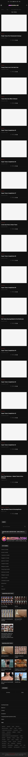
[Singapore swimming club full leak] (7, 613)
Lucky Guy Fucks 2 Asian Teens (9, 224)
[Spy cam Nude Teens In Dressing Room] (14, 496)
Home (2, 9)
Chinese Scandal (4, 549)
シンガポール (23, 747)
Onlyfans (3, 739)
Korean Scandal (4, 552)
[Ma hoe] (21, 600)
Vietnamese (3, 583)
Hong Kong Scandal (5, 569)
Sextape (9, 741)
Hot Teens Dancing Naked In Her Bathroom (12, 319)
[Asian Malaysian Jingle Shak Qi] (7, 663)
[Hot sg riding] (7, 600)
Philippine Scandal (5, 575)
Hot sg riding (4, 606)
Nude (22, 737)
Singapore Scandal (5, 558)
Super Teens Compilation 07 (8, 193)
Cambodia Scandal (5, 580)
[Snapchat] (17, 1)
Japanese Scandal (5, 560)
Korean (19, 732)
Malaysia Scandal (5, 566)
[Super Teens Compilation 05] (14, 117)
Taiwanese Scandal (5, 555)
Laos (2, 586)
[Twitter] (8, 1)
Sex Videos (4, 743)
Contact (3, 710)
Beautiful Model (5, 728)
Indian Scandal (4, 577)
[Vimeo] (19, 1)
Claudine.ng (17, 682)
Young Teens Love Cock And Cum (9, 67)
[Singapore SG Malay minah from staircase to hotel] (21, 663)
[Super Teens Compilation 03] (14, 369)
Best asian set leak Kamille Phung (7, 682)
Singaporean (10, 745)
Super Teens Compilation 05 (8, 130)
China (15, 728)
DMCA (2, 719)
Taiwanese (16, 745)
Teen (21, 745)
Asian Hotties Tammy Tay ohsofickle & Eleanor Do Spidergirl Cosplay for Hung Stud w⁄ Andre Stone (7, 635)
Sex (21, 739)
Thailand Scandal (4, 563)
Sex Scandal (4, 741)
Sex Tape (14, 741)
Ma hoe (16, 606)
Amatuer (8, 726)
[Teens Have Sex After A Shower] (14, 85)
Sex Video (19, 741)
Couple (21, 730)
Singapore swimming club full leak (7, 619)
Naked (18, 737)
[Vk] (15, 1)
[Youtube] (13, 1)
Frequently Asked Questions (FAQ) (8, 716)
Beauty (11, 728)
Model (13, 737)
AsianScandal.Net (11, 754)
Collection (15, 730)
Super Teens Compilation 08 (8, 256)
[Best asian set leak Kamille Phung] (7, 676)
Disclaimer (3, 713)
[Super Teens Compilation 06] (14, 148)
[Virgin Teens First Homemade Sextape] (14, 23)
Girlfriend (9, 732)
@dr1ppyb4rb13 (18, 619)
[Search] (26, 5)
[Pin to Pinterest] (15, 40)
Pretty (8, 739)
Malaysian (8, 737)
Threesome (4, 747)
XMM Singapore (17, 747)
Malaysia (3, 737)
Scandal (16, 739)
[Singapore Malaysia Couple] (21, 650)
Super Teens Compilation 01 (8, 445)
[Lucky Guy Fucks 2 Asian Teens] (14, 211)
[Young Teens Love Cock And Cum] (14, 54)
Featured (3, 589)
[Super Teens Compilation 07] (14, 180)
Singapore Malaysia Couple (19, 656)
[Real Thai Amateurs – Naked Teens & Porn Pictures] (14, 463)
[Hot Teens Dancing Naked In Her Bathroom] (14, 306)
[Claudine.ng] (21, 676)
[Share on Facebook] (12, 40)
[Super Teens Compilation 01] (14, 432)
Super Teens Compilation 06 (8, 161)
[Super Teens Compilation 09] (14, 274)
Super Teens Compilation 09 (8, 287)
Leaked (21, 735)
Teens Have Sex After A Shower (9, 98)
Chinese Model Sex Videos (7, 730)
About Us (3, 707)
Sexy (8, 743)
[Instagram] (10, 1)
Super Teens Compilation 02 (8, 413)
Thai (24, 745)
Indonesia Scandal (5, 572)
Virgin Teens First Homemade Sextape (11, 36)
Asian (13, 726)
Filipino (3, 732)
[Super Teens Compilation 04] (14, 337)
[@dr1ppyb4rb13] (21, 613)
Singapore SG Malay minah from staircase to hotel (21, 669)
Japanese (14, 732)
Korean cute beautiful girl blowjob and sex (10, 735)
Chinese (19, 728)
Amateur (3, 726)
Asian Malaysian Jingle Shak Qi (6, 669)
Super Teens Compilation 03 (8, 382)
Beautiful (17, 726)
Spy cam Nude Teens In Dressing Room (11, 509)
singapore (13, 743)
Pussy (13, 739)
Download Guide (4, 704)
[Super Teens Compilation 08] (14, 243)
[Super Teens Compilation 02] (14, 400)
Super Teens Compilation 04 (8, 350)
